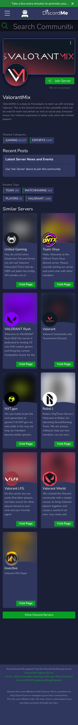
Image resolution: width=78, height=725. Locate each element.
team (12, 190)
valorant (39, 199)
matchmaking (38, 190)
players (14, 199)
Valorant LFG (14, 488)
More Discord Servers (39, 615)
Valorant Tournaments (52, 331)
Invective (11, 568)
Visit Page (26, 284)
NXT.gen (11, 408)
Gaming (16, 140)
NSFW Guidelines (35, 680)
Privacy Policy (54, 676)
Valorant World (54, 488)
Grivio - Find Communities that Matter (26, 676)
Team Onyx (51, 249)
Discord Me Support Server (39, 672)
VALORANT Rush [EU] (18, 331)
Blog (48, 680)
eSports (42, 140)
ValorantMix (16, 97)
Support (57, 680)
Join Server (63, 81)
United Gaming (16, 249)
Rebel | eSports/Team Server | (53, 414)
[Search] (5, 26)
